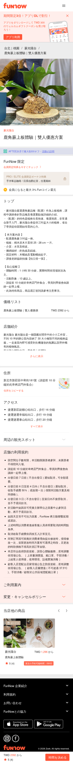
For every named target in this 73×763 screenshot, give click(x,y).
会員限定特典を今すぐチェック (21, 167)
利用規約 (10, 694)
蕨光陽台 (30, 48)
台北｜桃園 (11, 48)
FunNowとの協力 (15, 711)
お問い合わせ (13, 703)
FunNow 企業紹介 (15, 685)
